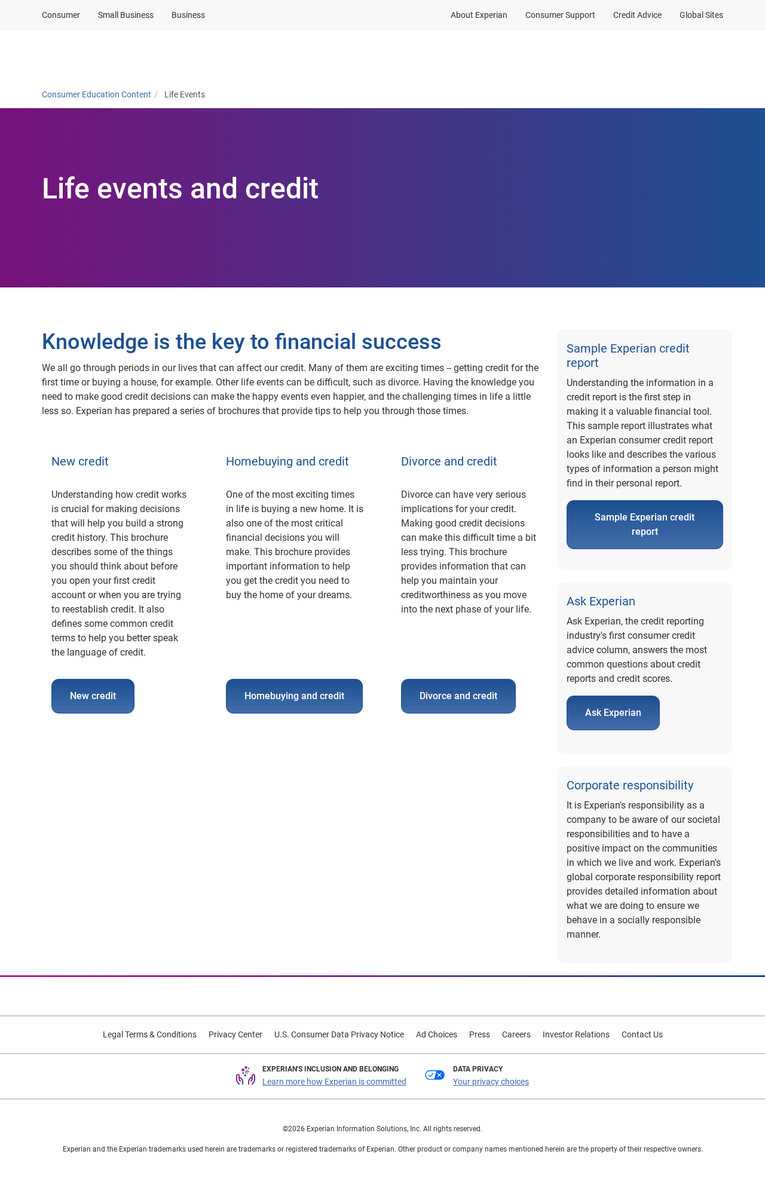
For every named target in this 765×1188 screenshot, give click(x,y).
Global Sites (701, 15)
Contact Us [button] (641, 55)
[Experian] (100, 55)
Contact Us (642, 1034)
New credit (93, 696)
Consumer (61, 15)
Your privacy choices (491, 1081)
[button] (207, 55)
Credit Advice (637, 15)
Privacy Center (235, 1034)
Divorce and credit (458, 696)
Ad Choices (436, 1034)
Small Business (126, 15)
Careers (516, 1034)
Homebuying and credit (294, 696)
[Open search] (711, 55)
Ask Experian (613, 712)
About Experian (479, 15)
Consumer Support (560, 15)
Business (188, 15)
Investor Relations (576, 1034)
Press (479, 1034)
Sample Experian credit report (644, 524)
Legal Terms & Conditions (150, 1034)
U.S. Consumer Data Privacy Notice (339, 1034)
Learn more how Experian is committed (334, 1081)
